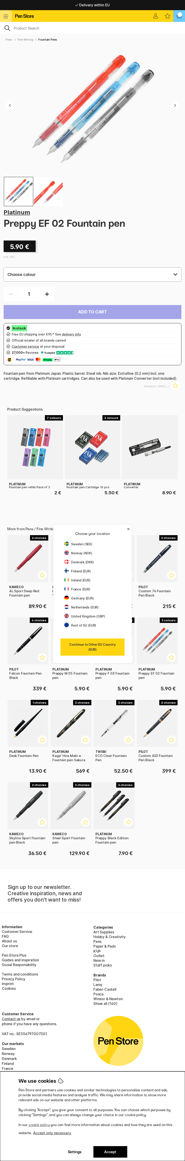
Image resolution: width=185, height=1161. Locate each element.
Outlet (98, 955)
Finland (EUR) (81, 571)
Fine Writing (25, 39)
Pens (9, 39)
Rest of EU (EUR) (83, 625)
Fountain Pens (47, 39)
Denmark (9, 1058)
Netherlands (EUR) (85, 607)
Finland (8, 1063)
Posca (98, 994)
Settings (74, 1152)
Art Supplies (103, 932)
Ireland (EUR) (80, 580)
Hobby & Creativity (109, 936)
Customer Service (17, 931)
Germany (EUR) (82, 598)
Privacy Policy (13, 979)
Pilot (97, 980)
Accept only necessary (52, 1133)
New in (99, 960)
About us (9, 941)
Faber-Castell (104, 989)
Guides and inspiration (20, 960)
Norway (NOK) (81, 553)
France (7, 1068)
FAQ (5, 936)
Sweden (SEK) (81, 544)
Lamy (97, 984)
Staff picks (102, 965)
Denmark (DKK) (82, 562)
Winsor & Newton (108, 999)
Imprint (8, 983)
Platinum (17, 212)
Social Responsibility (19, 964)
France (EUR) (80, 589)
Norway (8, 1053)
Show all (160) (105, 1003)
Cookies (9, 988)
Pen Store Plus (14, 955)
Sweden (9, 1048)
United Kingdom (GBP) (88, 616)
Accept (110, 1152)
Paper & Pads (104, 946)
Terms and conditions (20, 974)
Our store (10, 946)
